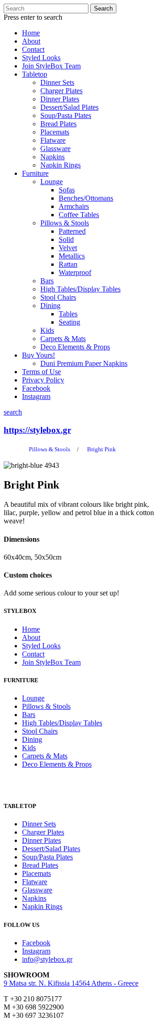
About (31, 41)
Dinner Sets (57, 82)
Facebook (36, 388)
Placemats (54, 132)
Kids (47, 330)
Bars (47, 281)
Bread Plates (58, 124)
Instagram (36, 396)
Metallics (72, 256)
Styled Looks (41, 58)
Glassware (55, 148)
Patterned (72, 231)
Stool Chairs (58, 297)
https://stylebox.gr (37, 430)
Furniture (35, 173)
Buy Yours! (38, 355)
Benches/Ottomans (86, 198)
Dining (50, 305)
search (13, 412)
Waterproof (75, 272)
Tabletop (34, 74)
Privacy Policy (43, 380)
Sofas (67, 190)
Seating (69, 322)
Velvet (68, 248)
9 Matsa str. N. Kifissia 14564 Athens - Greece (71, 983)
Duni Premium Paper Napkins (83, 363)
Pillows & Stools (64, 223)
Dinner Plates (59, 99)
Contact (33, 49)
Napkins (52, 157)
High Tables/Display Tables (80, 289)
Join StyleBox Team (51, 66)
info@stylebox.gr (47, 959)
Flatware (53, 140)
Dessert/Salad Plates (69, 107)
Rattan (68, 264)
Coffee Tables (79, 215)
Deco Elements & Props (75, 347)
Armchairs (74, 206)
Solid (66, 239)
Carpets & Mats (63, 338)
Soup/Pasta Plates (65, 115)
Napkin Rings (60, 165)
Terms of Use (41, 372)
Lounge (51, 181)
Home (31, 33)
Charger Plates (61, 91)
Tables (68, 314)
